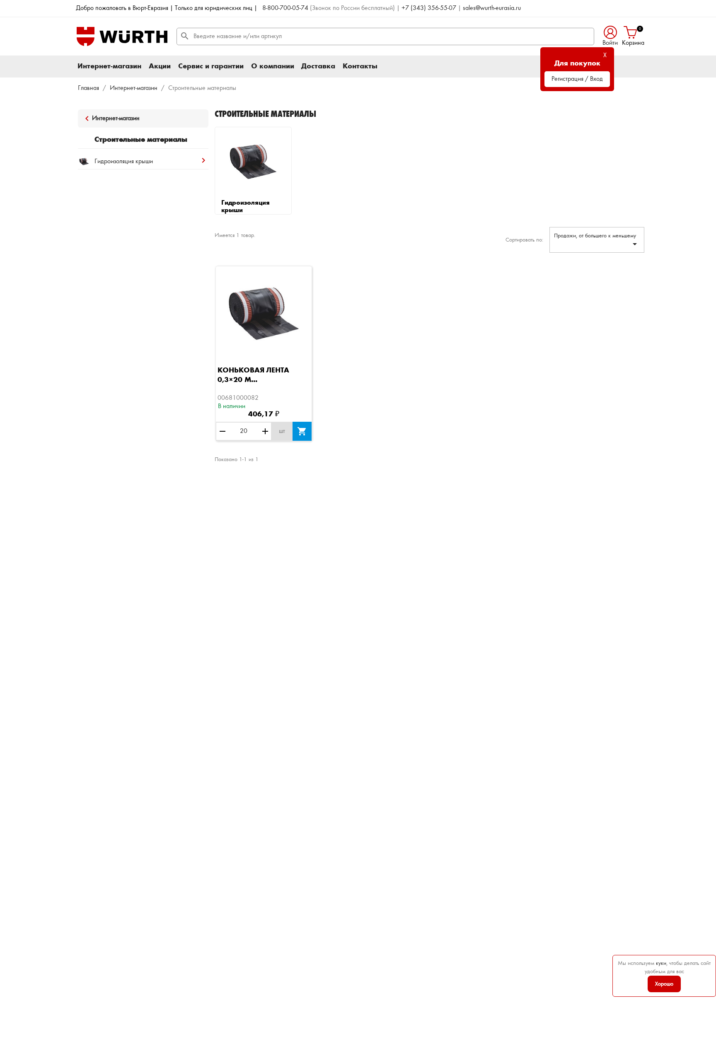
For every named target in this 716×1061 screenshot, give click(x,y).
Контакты (360, 66)
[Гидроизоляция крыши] (253, 161)
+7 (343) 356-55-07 (429, 8)
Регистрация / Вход (577, 79)
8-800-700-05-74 (285, 8)
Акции (160, 66)
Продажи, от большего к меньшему (597, 241)
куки (661, 963)
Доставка (318, 66)
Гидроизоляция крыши (245, 207)
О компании (272, 66)
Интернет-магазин (109, 66)
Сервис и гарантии (211, 66)
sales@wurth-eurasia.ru (492, 8)
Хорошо (664, 984)
